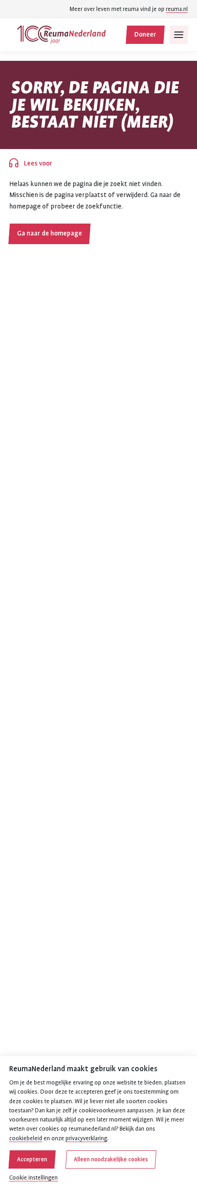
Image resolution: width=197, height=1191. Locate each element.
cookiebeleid (25, 1138)
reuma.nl (177, 9)
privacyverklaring (86, 1138)
